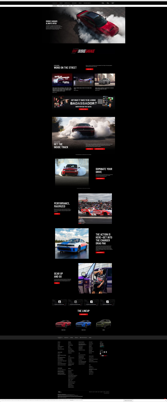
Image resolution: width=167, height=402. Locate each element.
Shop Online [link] (69, 359)
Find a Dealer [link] (70, 360)
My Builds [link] (90, 346)
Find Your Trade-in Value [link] (82, 358)
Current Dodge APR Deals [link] (82, 362)
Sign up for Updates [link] (71, 350)
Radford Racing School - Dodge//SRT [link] (82, 344)
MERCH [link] (73, 5)
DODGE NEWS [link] (60, 5)
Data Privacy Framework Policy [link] (93, 361)
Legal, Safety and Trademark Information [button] (93, 369)
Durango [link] (59, 343)
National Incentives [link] (81, 356)
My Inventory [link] (91, 347)
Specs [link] (69, 346)
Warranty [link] (69, 347)
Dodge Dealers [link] (70, 361)
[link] (55, 3)
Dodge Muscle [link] (80, 348)
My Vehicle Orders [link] (91, 351)
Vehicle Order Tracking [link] (71, 383)
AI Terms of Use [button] (91, 372)
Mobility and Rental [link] (70, 385)
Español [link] (90, 337)
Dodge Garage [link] (80, 347)
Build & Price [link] (69, 343)
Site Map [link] (71, 337)
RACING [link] (70, 5)
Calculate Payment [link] (81, 357)
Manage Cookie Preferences (128, 400)
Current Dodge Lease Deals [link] (82, 361)
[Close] (166, 400)
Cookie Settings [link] (91, 360)
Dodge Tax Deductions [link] (71, 351)
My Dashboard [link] (91, 343)
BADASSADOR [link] (65, 5)
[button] (61, 3)
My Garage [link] (90, 350)
